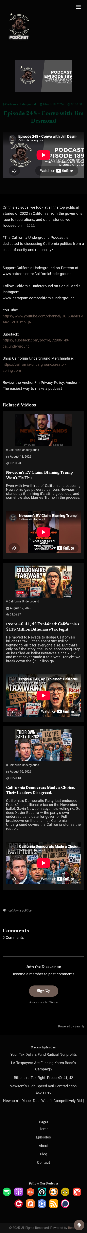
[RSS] (53, 1206)
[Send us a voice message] (79, 1225)
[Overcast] (53, 1195)
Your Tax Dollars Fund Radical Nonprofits (43, 1054)
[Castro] (42, 1195)
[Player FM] (18, 1206)
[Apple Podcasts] (18, 1195)
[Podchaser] (65, 1206)
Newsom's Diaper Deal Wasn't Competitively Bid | (43, 1101)
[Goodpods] (65, 1195)
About (43, 1146)
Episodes (43, 1137)
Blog (43, 1154)
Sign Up (43, 991)
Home (44, 1129)
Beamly (73, 1228)
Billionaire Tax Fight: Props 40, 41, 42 (43, 1078)
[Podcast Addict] (30, 1206)
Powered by (71, 1026)
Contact (43, 1162)
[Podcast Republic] (42, 1206)
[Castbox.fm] (30, 1195)
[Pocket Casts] (77, 1195)
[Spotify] (7, 1195)
